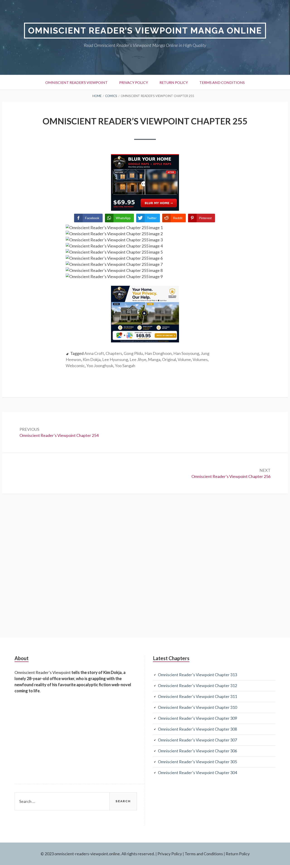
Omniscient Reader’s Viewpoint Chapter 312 (197, 685)
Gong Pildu (133, 353)
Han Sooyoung (186, 353)
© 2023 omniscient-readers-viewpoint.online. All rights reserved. (98, 853)
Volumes (200, 359)
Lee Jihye (138, 359)
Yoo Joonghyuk (99, 365)
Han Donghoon (158, 353)
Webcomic (75, 365)
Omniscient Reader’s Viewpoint (76, 82)
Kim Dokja (92, 359)
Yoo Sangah (125, 365)
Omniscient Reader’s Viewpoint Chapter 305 (197, 761)
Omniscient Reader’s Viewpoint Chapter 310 (197, 707)
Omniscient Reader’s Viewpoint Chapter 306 (197, 750)
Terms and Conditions (222, 82)
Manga (154, 359)
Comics (111, 96)
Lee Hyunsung (115, 359)
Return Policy (174, 82)
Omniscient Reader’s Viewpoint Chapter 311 (197, 696)
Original (169, 359)
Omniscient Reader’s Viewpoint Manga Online (145, 30)
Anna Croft (94, 353)
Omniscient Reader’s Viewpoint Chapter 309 (197, 718)
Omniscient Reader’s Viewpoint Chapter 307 (197, 739)
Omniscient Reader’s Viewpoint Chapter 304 (197, 772)
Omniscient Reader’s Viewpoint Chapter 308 (197, 729)
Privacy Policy (133, 82)
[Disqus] (145, 565)
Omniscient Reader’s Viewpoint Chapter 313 (197, 674)
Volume (184, 359)
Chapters (114, 353)
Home (97, 96)
